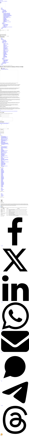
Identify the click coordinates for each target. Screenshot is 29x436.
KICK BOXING (3, 23)
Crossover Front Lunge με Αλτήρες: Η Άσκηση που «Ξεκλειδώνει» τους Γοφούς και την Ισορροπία (5, 144)
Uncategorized (2, 162)
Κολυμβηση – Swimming (4, 11)
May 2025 (2, 174)
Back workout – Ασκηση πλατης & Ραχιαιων (8, 15)
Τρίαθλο (2, 165)
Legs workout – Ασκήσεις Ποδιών (4, 155)
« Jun (0, 134)
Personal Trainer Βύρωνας (3, 136)
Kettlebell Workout (3, 154)
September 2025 (2, 172)
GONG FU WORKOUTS (6, 24)
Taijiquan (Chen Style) (6, 25)
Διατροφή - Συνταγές (6, 69)
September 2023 (2, 178)
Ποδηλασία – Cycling (3, 164)
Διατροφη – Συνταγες (4, 27)
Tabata (1, 160)
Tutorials (2, 195)
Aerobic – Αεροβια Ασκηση (6, 16)
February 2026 (2, 170)
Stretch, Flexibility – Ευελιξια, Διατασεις (5, 56)
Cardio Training (5, 18)
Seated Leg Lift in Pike (3, 142)
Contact (2, 28)
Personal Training (2, 69)
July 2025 (2, 173)
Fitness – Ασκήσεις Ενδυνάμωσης (4, 152)
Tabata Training (5, 53)
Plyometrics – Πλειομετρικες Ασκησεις (6, 51)
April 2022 (2, 186)
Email (0, 115)
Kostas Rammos (3, 68)
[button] (1, 434)
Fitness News (2, 65)
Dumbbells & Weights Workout (6, 20)
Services (2, 194)
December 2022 (2, 182)
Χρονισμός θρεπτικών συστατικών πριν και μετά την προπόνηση (4, 140)
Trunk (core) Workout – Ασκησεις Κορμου (6, 47)
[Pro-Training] (14, 5)
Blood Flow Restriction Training (4, 139)
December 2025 (2, 171)
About (1, 8)
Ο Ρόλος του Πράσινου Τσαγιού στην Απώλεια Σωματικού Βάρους (4, 137)
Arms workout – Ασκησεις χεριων (7, 13)
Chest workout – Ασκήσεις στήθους (4, 150)
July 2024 (2, 175)
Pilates (4, 22)
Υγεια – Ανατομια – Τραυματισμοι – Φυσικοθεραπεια (5, 62)
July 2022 (2, 185)
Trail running (5, 10)
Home (0, 65)
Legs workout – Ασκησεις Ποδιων (6, 49)
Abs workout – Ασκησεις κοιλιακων (6, 43)
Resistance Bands (5, 21)
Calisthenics (5, 55)
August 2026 (2, 168)
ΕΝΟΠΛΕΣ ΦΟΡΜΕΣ (3, 163)
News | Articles (2, 189)
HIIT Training (5, 52)
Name (0, 114)
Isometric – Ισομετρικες (6, 17)
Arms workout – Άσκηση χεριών (4, 147)
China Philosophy (5, 26)
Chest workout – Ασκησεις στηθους (7, 14)
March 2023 (2, 181)
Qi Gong (4, 61)
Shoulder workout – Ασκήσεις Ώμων (5, 45)
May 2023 (2, 180)
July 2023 (2, 179)
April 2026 (2, 169)
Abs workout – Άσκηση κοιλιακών (4, 146)
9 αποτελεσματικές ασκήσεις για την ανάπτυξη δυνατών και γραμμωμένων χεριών (4, 138)
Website (0, 116)
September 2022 (2, 184)
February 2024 (2, 176)
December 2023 (2, 177)
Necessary (2, 206)
